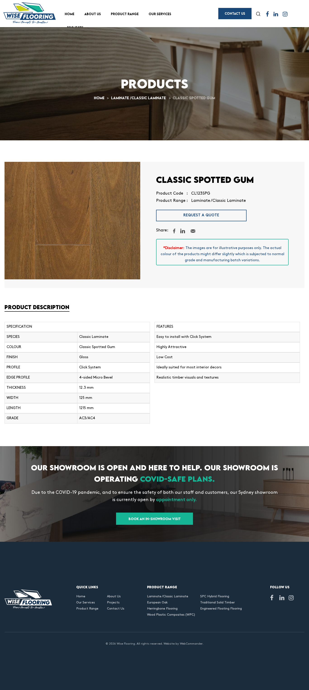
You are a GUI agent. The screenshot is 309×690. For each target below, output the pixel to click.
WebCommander (191, 643)
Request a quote (201, 215)
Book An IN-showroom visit (154, 519)
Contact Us (235, 13)
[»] (102, 98)
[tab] (154, 308)
